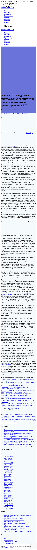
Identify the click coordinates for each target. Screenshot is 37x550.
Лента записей (8, 540)
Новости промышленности (12, 521)
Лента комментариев (10, 541)
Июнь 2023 (7, 492)
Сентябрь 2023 (8, 487)
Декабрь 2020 (8, 505)
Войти (6, 538)
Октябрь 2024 (8, 469)
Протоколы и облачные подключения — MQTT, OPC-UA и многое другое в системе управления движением (18, 400)
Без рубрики (8, 516)
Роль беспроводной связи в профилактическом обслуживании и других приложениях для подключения (14, 387)
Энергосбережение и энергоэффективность (17, 531)
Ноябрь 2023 (8, 484)
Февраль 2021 (8, 503)
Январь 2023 (8, 500)
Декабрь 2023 (8, 482)
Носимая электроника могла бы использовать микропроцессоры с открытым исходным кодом (19, 445)
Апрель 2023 (8, 495)
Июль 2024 (7, 474)
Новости (7, 12)
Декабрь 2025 (8, 456)
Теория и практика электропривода (15, 528)
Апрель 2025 (8, 459)
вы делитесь (30, 379)
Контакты (7, 20)
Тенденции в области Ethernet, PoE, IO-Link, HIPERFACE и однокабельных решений (18, 391)
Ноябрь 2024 (8, 468)
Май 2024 (7, 477)
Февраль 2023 (8, 498)
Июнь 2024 (7, 476)
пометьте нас (5, 379)
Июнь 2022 (7, 501)
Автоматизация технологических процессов (14, 113)
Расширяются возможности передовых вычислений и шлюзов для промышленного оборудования (16, 395)
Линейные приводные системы (14, 520)
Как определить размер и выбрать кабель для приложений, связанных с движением (18, 437)
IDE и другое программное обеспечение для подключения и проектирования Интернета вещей (18, 404)
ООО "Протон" (7, 8)
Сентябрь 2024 (8, 471)
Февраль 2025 (8, 463)
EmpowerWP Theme (7, 547)
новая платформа (6, 364)
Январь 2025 (8, 464)
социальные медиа (16, 379)
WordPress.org (8, 543)
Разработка (7, 14)
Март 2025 (7, 461)
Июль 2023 (7, 490)
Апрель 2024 (8, 479)
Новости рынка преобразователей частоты (17, 523)
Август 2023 (8, 488)
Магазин (7, 19)
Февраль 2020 (8, 508)
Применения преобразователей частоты (16, 526)
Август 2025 (8, 458)
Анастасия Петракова (12, 408)
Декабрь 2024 (8, 466)
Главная (6, 11)
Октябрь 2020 (8, 506)
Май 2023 (7, 493)
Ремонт (6, 17)
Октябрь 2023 (8, 485)
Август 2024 (8, 472)
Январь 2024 (8, 480)
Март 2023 (7, 497)
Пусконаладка (8, 16)
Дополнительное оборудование (14, 518)
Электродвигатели (10, 529)
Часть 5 (28, 133)
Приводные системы (10, 525)
